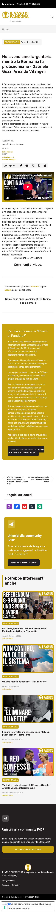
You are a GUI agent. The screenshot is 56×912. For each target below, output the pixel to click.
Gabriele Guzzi (8, 157)
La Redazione (7, 152)
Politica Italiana (12, 42)
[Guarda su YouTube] (27, 165)
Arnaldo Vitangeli (8, 160)
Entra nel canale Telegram (24, 563)
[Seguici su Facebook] (17, 506)
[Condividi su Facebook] (21, 165)
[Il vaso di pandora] (15, 15)
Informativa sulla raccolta (16, 908)
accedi (7, 290)
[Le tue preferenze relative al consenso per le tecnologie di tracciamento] (4, 907)
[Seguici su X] (32, 506)
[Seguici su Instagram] (9, 506)
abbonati (35, 286)
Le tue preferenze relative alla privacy (31, 904)
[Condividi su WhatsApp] (39, 165)
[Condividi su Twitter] (33, 165)
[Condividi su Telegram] (45, 165)
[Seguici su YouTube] (24, 506)
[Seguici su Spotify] (39, 506)
